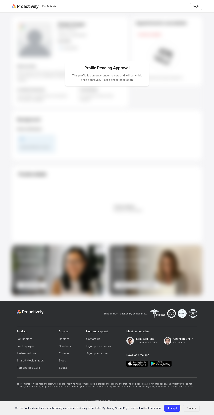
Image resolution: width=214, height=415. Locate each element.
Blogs (62, 360)
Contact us (93, 339)
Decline (191, 408)
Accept (172, 408)
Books (63, 367)
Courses (64, 353)
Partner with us (26, 353)
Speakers (65, 346)
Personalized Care (28, 367)
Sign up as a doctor (98, 346)
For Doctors (24, 339)
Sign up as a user (97, 353)
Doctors (64, 339)
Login (196, 6)
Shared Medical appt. (30, 360)
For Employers (26, 346)
